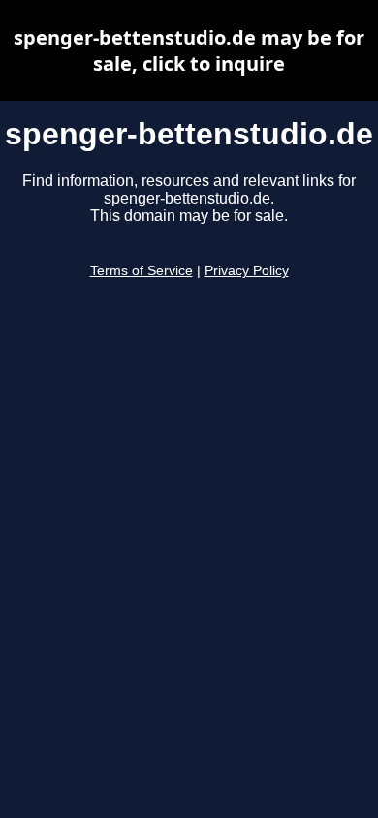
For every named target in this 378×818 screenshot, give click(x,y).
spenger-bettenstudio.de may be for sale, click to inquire (189, 50)
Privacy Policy (247, 271)
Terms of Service (141, 271)
